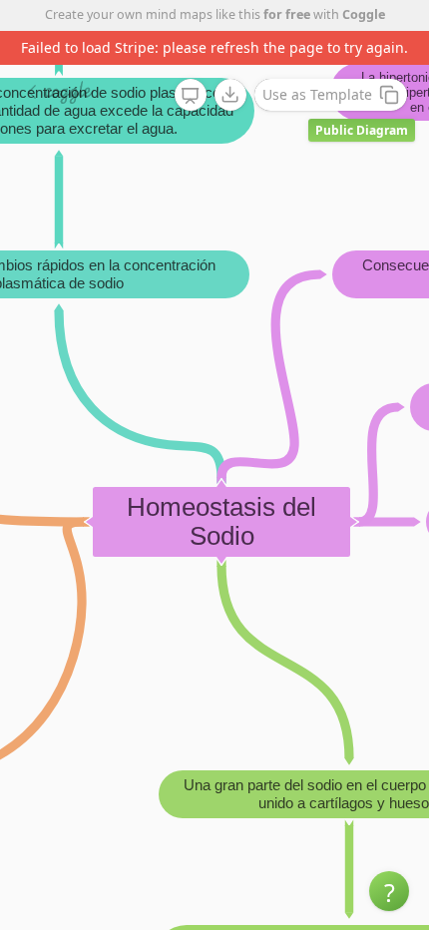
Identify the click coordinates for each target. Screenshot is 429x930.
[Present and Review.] (191, 96)
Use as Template (317, 94)
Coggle (363, 14)
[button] (389, 891)
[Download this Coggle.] (230, 95)
